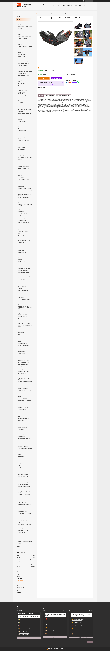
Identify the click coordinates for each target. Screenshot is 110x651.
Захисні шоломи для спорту (23, 407)
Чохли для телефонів (22, 398)
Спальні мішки (21, 295)
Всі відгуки (90, 641)
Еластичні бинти (21, 149)
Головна (55, 5)
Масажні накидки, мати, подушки (25, 448)
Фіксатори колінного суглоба (24, 362)
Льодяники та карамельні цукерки (25, 188)
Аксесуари (20, 472)
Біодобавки (20, 111)
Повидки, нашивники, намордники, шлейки (25, 492)
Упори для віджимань (22, 155)
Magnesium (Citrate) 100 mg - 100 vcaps (79, 615)
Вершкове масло (21, 444)
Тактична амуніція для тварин (24, 494)
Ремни (19, 465)
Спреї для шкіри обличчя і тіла (24, 95)
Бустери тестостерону (22, 38)
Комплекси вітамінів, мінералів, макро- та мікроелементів (24, 31)
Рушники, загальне (22, 126)
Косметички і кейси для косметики (25, 164)
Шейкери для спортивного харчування (23, 44)
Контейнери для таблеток (23, 63)
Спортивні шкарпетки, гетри (24, 486)
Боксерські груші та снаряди (24, 58)
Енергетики (20, 102)
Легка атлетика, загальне (23, 320)
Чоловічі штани (21, 411)
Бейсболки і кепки (21, 54)
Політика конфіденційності (63, 649)
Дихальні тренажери (22, 366)
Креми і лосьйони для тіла (23, 65)
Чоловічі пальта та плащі (23, 530)
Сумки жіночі (20, 460)
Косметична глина (21, 336)
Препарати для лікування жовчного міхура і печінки (25, 208)
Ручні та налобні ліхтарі (23, 257)
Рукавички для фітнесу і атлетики (34, 13)
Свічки (19, 233)
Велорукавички (21, 281)
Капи (19, 334)
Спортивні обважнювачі (23, 270)
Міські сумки (20, 301)
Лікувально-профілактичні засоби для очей (25, 205)
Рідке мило (20, 107)
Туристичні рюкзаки (22, 261)
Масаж (19, 248)
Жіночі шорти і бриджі (22, 213)
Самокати (20, 259)
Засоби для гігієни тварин (23, 360)
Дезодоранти (21, 145)
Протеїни (20, 28)
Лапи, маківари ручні (22, 286)
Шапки (19, 318)
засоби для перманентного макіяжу (25, 541)
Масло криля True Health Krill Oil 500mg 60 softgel (28, 616)
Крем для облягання (22, 130)
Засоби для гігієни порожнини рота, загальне (25, 391)
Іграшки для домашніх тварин (24, 484)
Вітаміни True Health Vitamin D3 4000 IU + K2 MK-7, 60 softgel (55, 615)
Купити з (54, 78)
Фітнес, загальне (21, 83)
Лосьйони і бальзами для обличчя (25, 157)
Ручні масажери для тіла (23, 231)
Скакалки (20, 181)
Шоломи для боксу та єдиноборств (25, 235)
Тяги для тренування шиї (23, 290)
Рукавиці (19, 341)
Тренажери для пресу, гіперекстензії (22, 243)
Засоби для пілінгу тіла (22, 520)
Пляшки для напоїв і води (23, 61)
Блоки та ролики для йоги (23, 222)
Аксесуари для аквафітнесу (23, 263)
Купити (43, 78)
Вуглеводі (20, 48)
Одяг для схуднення (22, 409)
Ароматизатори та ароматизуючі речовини (25, 326)
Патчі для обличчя (21, 117)
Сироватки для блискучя (23, 509)
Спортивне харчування (22, 316)
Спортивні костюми (22, 422)
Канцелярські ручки (22, 386)
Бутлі (19, 100)
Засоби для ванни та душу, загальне (23, 329)
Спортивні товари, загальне (23, 75)
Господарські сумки (22, 220)
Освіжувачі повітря (22, 349)
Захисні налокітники (22, 252)
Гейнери (19, 34)
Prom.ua (61, 648)
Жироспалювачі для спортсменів (25, 26)
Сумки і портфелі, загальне (23, 431)
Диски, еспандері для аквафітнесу (25, 218)
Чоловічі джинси (21, 532)
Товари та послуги (22, 13)
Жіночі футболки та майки (23, 179)
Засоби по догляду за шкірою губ (25, 504)
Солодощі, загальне (22, 292)
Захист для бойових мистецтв (24, 245)
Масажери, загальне (22, 297)
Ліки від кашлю (21, 383)
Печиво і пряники (21, 184)
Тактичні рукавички (22, 121)
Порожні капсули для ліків (23, 434)
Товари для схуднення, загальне (24, 513)
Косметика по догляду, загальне (24, 109)
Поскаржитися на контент (52, 649)
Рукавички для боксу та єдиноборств (23, 68)
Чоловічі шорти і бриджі (23, 405)
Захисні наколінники (22, 224)
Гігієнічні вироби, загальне (23, 369)
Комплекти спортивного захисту (25, 506)
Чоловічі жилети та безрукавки (24, 482)
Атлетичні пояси (21, 147)
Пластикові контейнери (23, 265)
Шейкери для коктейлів (23, 87)
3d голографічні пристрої (23, 186)
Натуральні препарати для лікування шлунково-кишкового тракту (24, 199)
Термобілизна (21, 250)
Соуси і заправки (21, 351)
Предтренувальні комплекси (24, 24)
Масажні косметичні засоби (23, 338)
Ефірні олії (20, 175)
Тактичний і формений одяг (23, 418)
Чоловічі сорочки (21, 420)
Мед (19, 522)
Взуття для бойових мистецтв (24, 537)
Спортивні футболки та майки (24, 77)
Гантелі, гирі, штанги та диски (24, 240)
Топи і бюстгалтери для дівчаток (25, 215)
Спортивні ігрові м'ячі (22, 343)
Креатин (19, 21)
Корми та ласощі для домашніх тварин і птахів (24, 525)
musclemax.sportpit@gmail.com (23, 593)
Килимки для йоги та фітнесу (24, 226)
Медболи (20, 288)
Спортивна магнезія (22, 73)
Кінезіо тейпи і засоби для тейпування (23, 152)
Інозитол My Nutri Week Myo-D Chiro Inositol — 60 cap (82, 614)
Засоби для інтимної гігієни (23, 140)
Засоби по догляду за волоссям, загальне (24, 195)
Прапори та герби (21, 229)
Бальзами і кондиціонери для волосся (24, 454)
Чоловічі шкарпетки (22, 450)
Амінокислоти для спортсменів (24, 36)
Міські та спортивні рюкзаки (24, 299)
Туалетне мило (21, 304)
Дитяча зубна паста (22, 170)
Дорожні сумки (21, 467)
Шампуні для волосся (22, 85)
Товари (59, 5)
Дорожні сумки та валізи (23, 496)
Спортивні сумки (21, 132)
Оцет (19, 202)
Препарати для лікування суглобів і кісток (25, 191)
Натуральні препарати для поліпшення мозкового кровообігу (25, 314)
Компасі (19, 254)
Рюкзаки (19, 469)
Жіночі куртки (20, 416)
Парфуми (20, 515)
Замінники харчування (22, 40)
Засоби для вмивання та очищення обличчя (25, 81)
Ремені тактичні (21, 456)
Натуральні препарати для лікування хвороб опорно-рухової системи (25, 307)
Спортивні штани (21, 436)
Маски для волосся (22, 502)
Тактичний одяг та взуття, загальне (25, 402)
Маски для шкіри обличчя (23, 104)
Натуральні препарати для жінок (25, 355)
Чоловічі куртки (21, 425)
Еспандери (20, 119)
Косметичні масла (21, 534)
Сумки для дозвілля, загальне (24, 323)
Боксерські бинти (21, 56)
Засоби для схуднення (22, 353)
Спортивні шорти (21, 211)
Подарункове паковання (23, 474)
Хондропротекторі (22, 159)
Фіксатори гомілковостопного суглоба (24, 379)
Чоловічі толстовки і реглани (24, 517)
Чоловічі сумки (21, 429)
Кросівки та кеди (21, 161)
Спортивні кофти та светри (23, 166)
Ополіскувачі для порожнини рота (25, 381)
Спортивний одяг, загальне (23, 511)
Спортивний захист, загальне (24, 268)
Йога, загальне (21, 332)
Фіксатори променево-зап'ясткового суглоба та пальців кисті (25, 374)
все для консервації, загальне (24, 388)
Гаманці (19, 463)
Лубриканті (20, 543)
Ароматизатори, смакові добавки (25, 400)
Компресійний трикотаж (23, 364)
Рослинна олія (21, 172)
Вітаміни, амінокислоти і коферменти (23, 93)
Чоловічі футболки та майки (23, 98)
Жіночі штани (20, 479)
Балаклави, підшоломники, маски (25, 441)
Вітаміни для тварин (22, 310)
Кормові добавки (21, 488)
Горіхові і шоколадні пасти (23, 168)
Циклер (19, 396)
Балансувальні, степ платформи (24, 283)
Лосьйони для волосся (22, 528)
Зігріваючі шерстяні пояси (23, 446)
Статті (76, 5)
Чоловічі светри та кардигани (24, 413)
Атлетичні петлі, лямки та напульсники (23, 51)
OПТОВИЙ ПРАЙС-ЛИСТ (68, 5)
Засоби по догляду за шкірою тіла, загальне (25, 114)
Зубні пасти (20, 142)
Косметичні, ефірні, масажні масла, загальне (25, 138)
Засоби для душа (21, 134)
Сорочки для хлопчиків (22, 427)
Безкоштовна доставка (71, 74)
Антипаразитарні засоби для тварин (24, 439)
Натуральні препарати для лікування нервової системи (24, 346)
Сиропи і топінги (21, 393)
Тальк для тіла (21, 177)
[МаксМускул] (20, 5)
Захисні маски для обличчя (23, 371)
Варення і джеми (21, 279)
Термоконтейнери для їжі (23, 357)
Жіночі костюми (21, 539)
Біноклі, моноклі (21, 238)
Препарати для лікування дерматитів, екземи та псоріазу (24, 477)
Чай (18, 128)
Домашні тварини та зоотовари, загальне (24, 499)
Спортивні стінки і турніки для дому (24, 273)
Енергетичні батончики (22, 90)
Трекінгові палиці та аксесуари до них (25, 277)
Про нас (80, 5)
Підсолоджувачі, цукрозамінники (25, 71)
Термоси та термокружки (23, 123)
